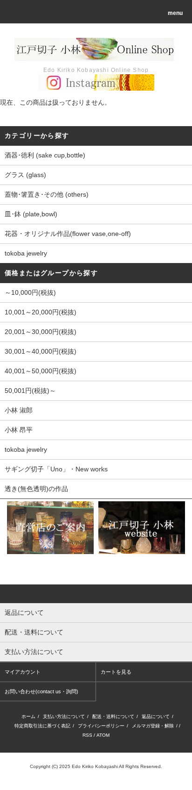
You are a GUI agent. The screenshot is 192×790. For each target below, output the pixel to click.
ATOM (103, 735)
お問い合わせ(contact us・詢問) (41, 691)
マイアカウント (23, 672)
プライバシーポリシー (101, 725)
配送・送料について (113, 716)
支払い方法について (64, 716)
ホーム (28, 716)
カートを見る (116, 672)
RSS (87, 735)
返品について (156, 716)
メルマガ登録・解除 (153, 725)
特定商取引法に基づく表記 (42, 725)
